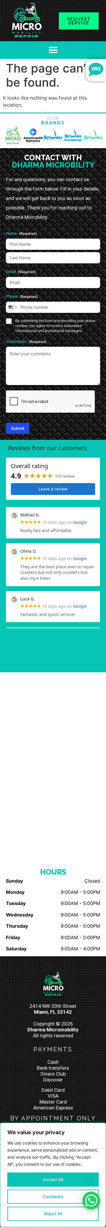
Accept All (53, 1179)
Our (53, 120)
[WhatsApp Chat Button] (91, 1200)
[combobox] (12, 307)
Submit (17, 428)
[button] (53, 50)
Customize (53, 1196)
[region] (53, 1175)
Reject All (53, 1213)
